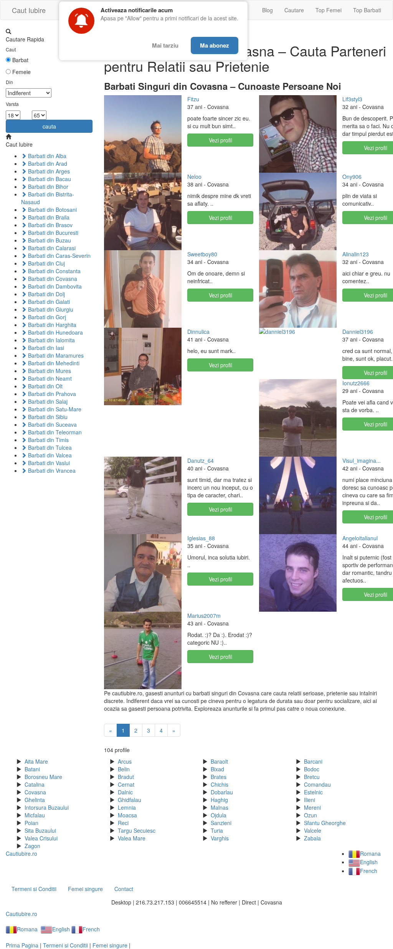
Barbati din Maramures (55, 355)
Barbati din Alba (46, 156)
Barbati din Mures (48, 371)
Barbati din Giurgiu (49, 309)
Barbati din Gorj (46, 317)
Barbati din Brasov (49, 225)
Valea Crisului (41, 838)
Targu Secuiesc (136, 830)
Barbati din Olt (44, 386)
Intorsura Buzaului (47, 807)
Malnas (219, 807)
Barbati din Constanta (53, 271)
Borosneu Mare (43, 777)
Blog (267, 10)
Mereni (312, 807)
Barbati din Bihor (47, 186)
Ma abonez (214, 45)
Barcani (313, 761)
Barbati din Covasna (51, 278)
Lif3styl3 (352, 99)
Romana (370, 853)
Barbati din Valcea (49, 455)
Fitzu (193, 99)
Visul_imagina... (361, 460)
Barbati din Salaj (47, 401)
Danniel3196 (357, 331)
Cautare (294, 10)
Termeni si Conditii (34, 889)
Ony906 (352, 176)
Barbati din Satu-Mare (53, 409)
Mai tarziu (165, 45)
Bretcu (312, 777)
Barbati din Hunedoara (54, 332)
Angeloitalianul (360, 538)
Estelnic (313, 792)
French (368, 871)
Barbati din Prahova (51, 394)
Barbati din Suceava (51, 424)
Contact (123, 889)
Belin (124, 769)
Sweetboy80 (202, 254)
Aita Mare (36, 761)
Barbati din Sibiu (47, 417)
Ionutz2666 (356, 383)
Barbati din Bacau (48, 179)
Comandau (317, 784)
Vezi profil (220, 140)
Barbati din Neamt (49, 378)
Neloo (194, 176)
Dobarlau (222, 792)
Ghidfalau (129, 800)
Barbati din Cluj (45, 263)
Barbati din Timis (47, 440)
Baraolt (219, 761)
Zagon (32, 846)
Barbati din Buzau (48, 240)
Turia (217, 830)
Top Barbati (367, 10)
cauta (49, 126)
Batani (32, 769)
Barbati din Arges (48, 171)
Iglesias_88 (201, 538)
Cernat (126, 784)
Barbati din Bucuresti (52, 232)
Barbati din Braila (47, 217)
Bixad (217, 769)
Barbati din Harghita (51, 324)
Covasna (35, 792)
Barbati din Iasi (45, 348)
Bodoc (311, 769)
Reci (123, 823)
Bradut (126, 777)
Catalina (35, 784)
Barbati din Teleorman (54, 432)
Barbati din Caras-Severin (58, 255)
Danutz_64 (200, 460)
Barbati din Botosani (51, 209)
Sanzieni (221, 823)
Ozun (310, 815)
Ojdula (218, 815)
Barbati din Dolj (45, 294)
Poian (31, 823)
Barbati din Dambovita (54, 286)
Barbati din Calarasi (51, 248)
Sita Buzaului (40, 830)
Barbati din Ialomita (50, 340)
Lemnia (127, 807)
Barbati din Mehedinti (52, 363)
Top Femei (328, 10)
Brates (218, 777)
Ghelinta (35, 800)
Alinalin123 (355, 254)
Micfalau (35, 815)
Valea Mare (131, 838)
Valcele (312, 830)
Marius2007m (204, 615)
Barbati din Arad (46, 163)
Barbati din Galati (48, 301)
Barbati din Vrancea (51, 470)
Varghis (220, 838)
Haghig (219, 800)
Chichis (219, 784)
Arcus (125, 761)
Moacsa (127, 815)
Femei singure (85, 889)
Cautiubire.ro (21, 853)
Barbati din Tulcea (49, 447)
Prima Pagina (22, 945)
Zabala (312, 838)
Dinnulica (198, 331)
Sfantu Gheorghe (325, 823)
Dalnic (125, 792)
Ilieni (309, 800)
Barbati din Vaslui (48, 463)
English (368, 862)
